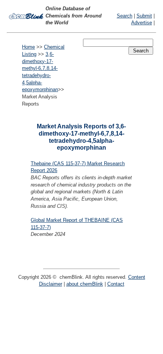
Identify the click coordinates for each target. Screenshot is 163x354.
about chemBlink (84, 284)
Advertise (141, 22)
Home (28, 47)
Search (124, 16)
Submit (144, 16)
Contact (115, 284)
